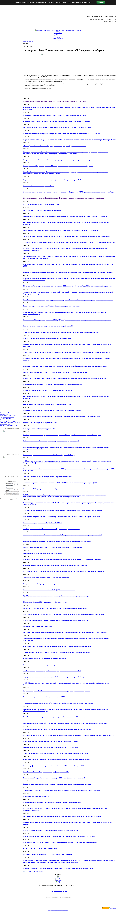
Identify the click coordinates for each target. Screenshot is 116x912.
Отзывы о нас (4, 414)
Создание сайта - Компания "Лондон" (58, 910)
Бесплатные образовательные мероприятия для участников (8, 420)
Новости (31, 41)
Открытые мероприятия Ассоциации (10, 422)
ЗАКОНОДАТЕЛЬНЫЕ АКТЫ (8, 425)
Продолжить (101, 2)
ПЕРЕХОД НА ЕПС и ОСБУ (8, 415)
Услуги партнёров (5, 424)
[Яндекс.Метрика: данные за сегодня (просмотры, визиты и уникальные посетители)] (112, 908)
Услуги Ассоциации (5, 418)
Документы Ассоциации (7, 417)
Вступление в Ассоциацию (7, 412)
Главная (25, 41)
